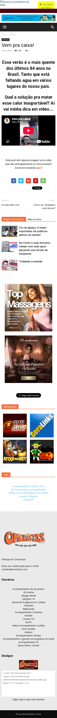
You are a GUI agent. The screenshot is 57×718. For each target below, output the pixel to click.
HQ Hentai (28, 592)
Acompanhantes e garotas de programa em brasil (28, 638)
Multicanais (28, 608)
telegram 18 (28, 598)
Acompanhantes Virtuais (28, 635)
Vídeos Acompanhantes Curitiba (28, 625)
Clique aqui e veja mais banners (28, 699)
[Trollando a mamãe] (9, 265)
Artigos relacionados (13, 219)
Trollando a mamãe (30, 261)
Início (4, 34)
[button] (52, 27)
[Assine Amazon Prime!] (28, 18)
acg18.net (29, 499)
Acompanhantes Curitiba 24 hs (28, 486)
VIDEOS (12, 34)
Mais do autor (34, 219)
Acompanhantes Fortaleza (28, 612)
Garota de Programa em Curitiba (28, 602)
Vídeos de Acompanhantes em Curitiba (28, 492)
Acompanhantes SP (29, 642)
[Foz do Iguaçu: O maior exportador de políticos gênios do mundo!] (9, 231)
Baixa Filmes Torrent (28, 645)
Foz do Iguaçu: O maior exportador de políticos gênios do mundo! (33, 231)
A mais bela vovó (10, 205)
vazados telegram (28, 496)
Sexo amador (28, 628)
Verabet (28, 615)
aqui (39, 167)
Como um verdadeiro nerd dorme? (44, 207)
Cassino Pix (28, 618)
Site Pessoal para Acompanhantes (28, 489)
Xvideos (28, 632)
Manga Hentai (28, 595)
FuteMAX (28, 605)
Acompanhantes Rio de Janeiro (28, 588)
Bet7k (28, 622)
